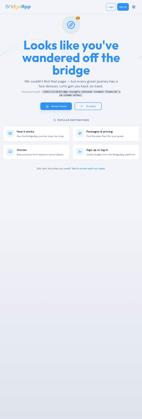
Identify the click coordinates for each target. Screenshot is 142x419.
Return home (58, 106)
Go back (91, 106)
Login (111, 7)
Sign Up (123, 7)
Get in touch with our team (88, 168)
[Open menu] (134, 7)
